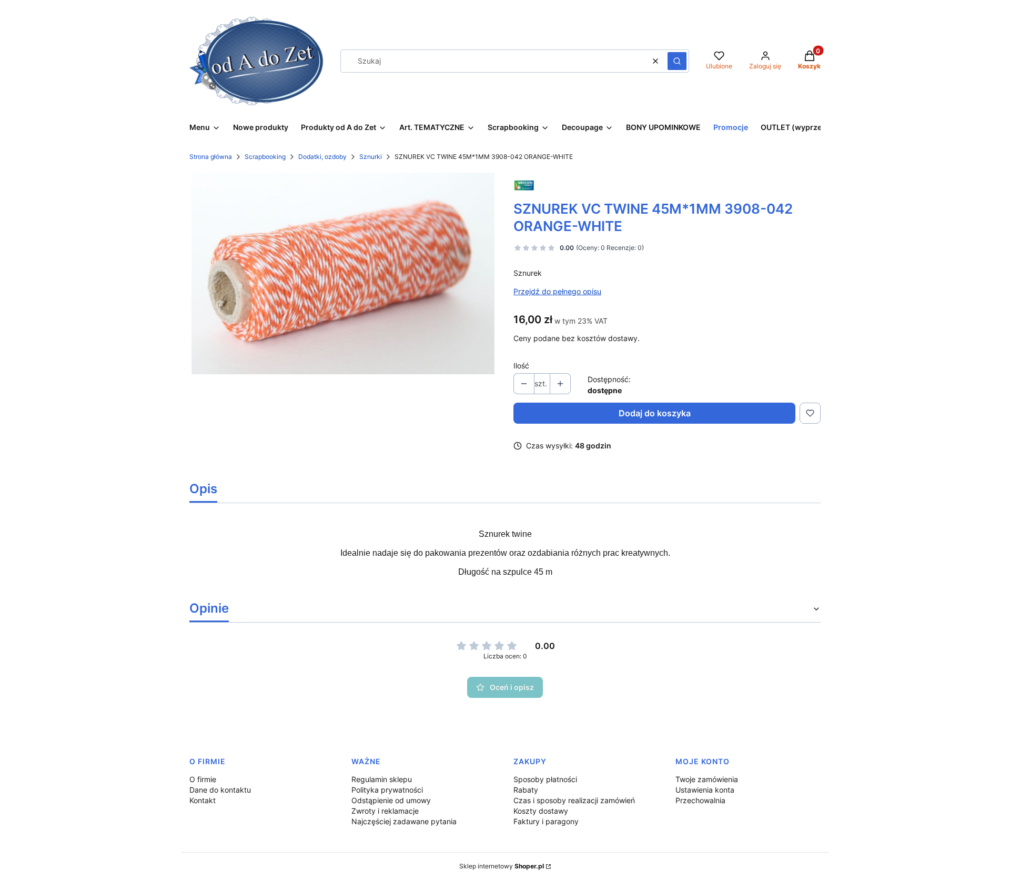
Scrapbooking (265, 157)
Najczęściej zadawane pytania (404, 821)
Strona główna (210, 157)
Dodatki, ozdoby (322, 157)
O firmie (202, 779)
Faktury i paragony (546, 821)
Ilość (521, 365)
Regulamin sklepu (381, 779)
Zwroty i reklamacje (385, 810)
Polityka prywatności (387, 789)
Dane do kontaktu (220, 789)
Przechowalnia (700, 800)
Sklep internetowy (501, 866)
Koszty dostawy (540, 810)
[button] (677, 61)
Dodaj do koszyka (655, 413)
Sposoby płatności (545, 779)
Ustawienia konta (704, 789)
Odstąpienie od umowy (391, 800)
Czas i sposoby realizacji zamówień (574, 800)
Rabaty (525, 789)
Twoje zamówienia (706, 779)
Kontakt (202, 800)
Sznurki (370, 157)
